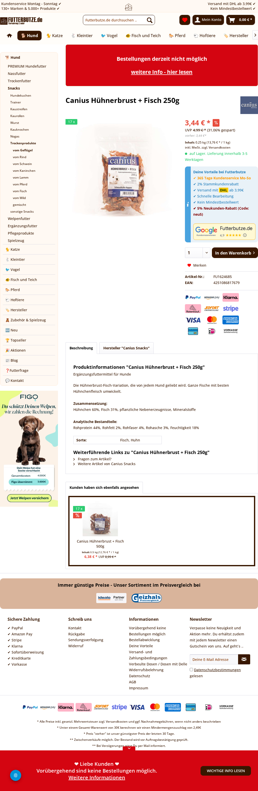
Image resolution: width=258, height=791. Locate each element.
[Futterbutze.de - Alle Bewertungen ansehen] (224, 231)
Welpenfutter (19, 218)
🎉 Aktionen (15, 350)
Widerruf (75, 645)
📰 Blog (11, 360)
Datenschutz (139, 675)
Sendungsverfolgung (85, 639)
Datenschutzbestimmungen (217, 669)
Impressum (138, 688)
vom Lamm (20, 177)
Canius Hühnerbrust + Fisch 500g (100, 544)
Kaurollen (17, 116)
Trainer (15, 102)
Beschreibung (81, 348)
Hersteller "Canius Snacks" (126, 348)
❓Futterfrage (16, 370)
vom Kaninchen (24, 170)
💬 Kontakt (14, 380)
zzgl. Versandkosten (216, 147)
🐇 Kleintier (15, 259)
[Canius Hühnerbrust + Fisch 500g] (100, 518)
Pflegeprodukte (21, 233)
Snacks (14, 88)
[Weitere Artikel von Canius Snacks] (249, 105)
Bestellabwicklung (144, 639)
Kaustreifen (18, 109)
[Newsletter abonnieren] (244, 659)
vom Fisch (20, 191)
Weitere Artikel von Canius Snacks (106, 463)
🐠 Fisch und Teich (21, 279)
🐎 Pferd (12, 289)
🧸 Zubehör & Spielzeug (25, 320)
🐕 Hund (12, 57)
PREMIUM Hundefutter (27, 66)
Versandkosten (117, 721)
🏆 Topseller (15, 340)
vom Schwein (22, 164)
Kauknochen (19, 129)
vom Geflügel (23, 150)
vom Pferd (20, 184)
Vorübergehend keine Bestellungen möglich (147, 631)
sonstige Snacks (22, 211)
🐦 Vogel (12, 269)
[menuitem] (119, 20)
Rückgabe (76, 634)
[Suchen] (149, 20)
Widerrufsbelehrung (146, 669)
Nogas (14, 136)
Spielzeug (16, 240)
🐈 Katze (12, 249)
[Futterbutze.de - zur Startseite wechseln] (21, 21)
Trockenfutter (19, 80)
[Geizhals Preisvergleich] (147, 598)
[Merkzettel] (184, 20)
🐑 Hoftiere (14, 299)
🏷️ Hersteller (16, 309)
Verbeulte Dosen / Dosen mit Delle (158, 664)
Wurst (14, 123)
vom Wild (19, 198)
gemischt (19, 205)
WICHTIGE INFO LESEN (226, 770)
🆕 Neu (11, 330)
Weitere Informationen (97, 777)
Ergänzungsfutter (22, 225)
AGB (132, 682)
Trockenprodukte (23, 143)
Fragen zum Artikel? (94, 459)
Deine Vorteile (141, 645)
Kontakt (74, 628)
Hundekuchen (20, 95)
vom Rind (19, 157)
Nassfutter (17, 73)
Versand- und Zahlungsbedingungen (148, 654)
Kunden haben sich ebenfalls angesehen (104, 487)
